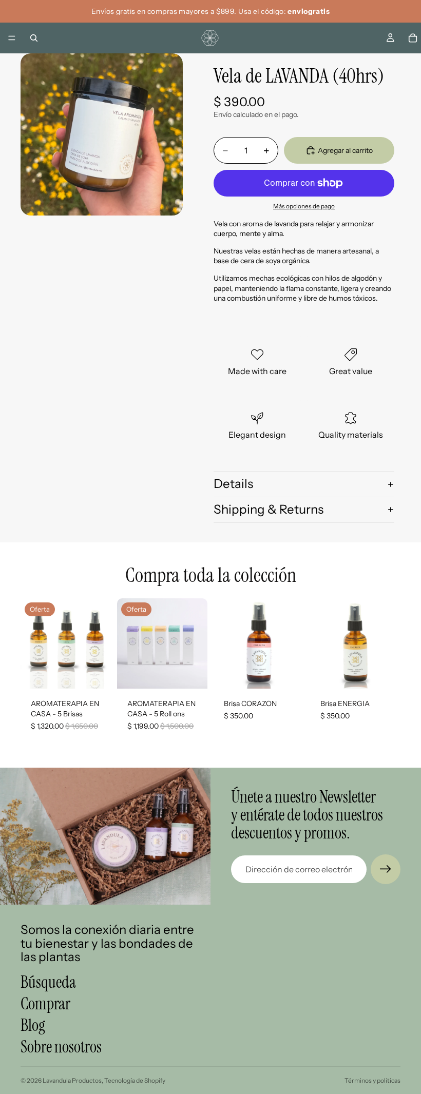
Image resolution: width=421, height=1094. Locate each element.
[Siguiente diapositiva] (99, 643)
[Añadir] (95, 673)
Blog (33, 1025)
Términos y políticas (372, 1080)
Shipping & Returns (268, 509)
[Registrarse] (385, 869)
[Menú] (12, 38)
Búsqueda (48, 982)
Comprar (45, 1003)
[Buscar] (34, 38)
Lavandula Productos (72, 1080)
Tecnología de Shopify (134, 1080)
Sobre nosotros (61, 1047)
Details (233, 483)
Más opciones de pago (304, 206)
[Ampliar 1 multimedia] (102, 134)
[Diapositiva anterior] (32, 643)
